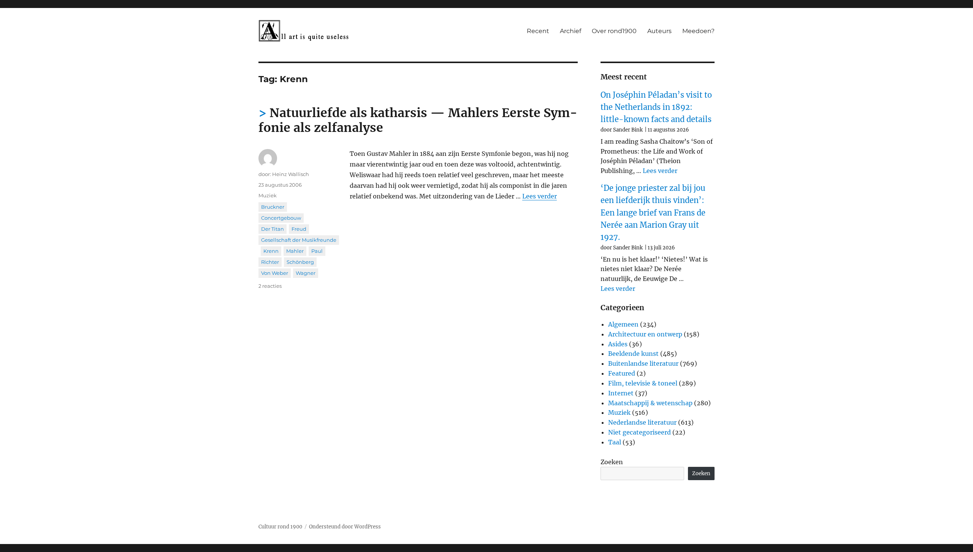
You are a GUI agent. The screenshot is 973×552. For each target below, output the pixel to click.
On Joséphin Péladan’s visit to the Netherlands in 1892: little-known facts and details (656, 107)
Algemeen (623, 324)
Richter (270, 262)
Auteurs (659, 31)
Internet (621, 393)
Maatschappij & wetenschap (650, 403)
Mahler (295, 251)
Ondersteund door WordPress (345, 526)
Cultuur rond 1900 (280, 526)
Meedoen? (698, 31)
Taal (614, 442)
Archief (570, 31)
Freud (299, 229)
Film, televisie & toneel (642, 383)
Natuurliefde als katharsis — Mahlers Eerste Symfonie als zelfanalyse (417, 120)
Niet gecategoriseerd (639, 432)
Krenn (271, 251)
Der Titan (272, 229)
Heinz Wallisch (290, 174)
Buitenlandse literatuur (643, 363)
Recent (538, 31)
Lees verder (539, 196)
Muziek (267, 195)
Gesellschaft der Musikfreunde (298, 240)
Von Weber (274, 273)
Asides (618, 344)
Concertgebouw (281, 218)
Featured (621, 373)
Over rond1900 (614, 31)
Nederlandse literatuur (642, 422)
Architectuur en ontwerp (645, 334)
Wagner (305, 273)
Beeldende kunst (633, 353)
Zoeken (612, 462)
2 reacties (270, 286)
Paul (317, 251)
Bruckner (272, 207)
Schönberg (300, 262)
